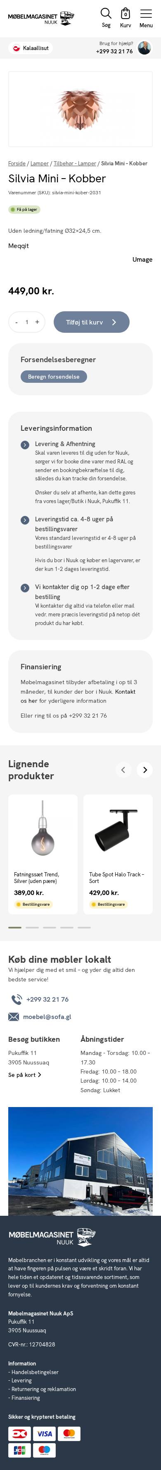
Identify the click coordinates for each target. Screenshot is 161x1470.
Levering (22, 1380)
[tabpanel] (43, 854)
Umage (143, 259)
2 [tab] (32, 927)
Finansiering (26, 1397)
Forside (17, 163)
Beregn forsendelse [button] (54, 376)
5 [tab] (84, 927)
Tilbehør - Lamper (75, 163)
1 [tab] (14, 927)
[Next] (145, 770)
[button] (125, 18)
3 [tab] (49, 927)
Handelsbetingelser (35, 1372)
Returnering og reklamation (44, 1389)
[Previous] (124, 770)
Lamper (40, 163)
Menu (146, 25)
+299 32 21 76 (114, 51)
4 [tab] (66, 927)
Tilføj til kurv (84, 322)
